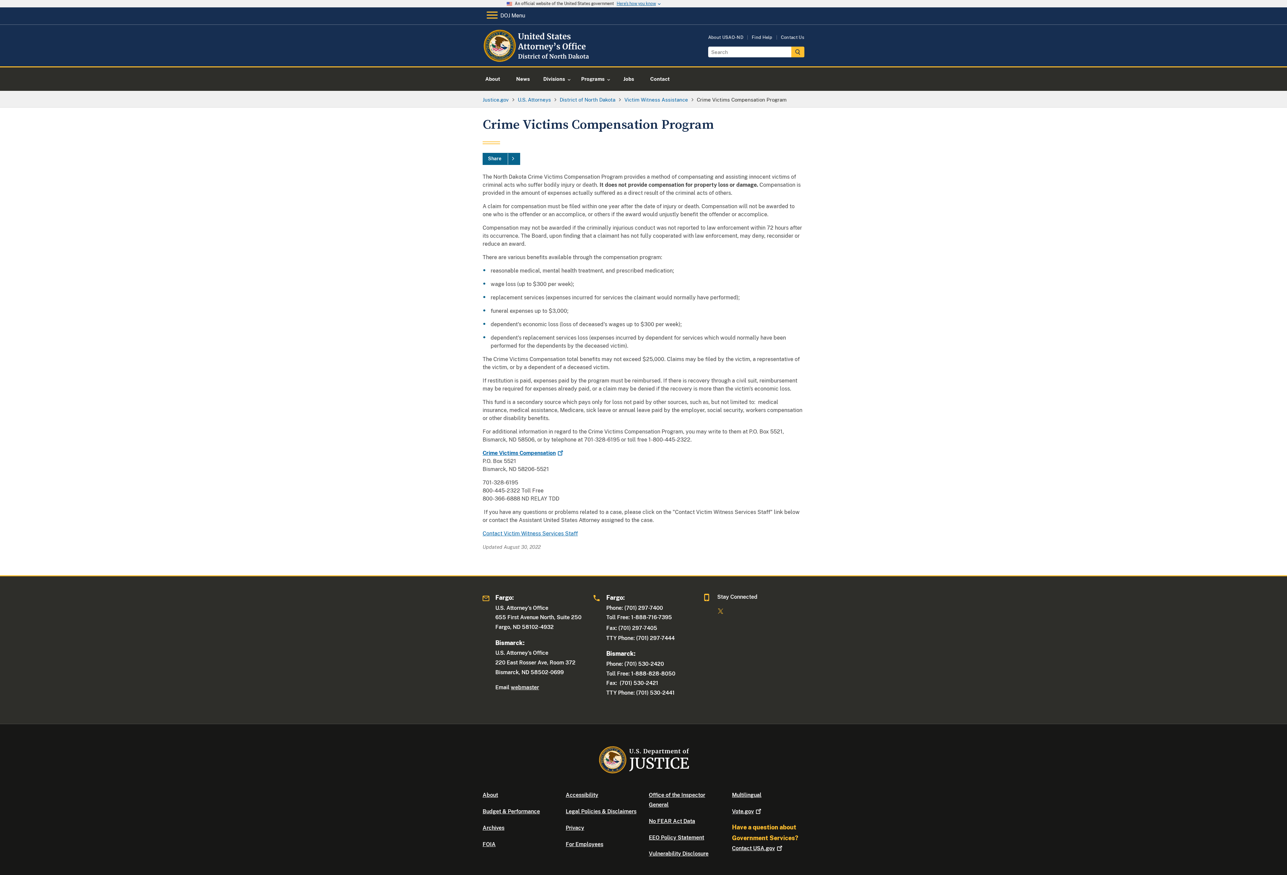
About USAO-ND (725, 37)
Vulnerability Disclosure (679, 854)
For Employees (584, 844)
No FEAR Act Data (672, 821)
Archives (493, 828)
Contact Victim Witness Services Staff (530, 533)
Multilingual (746, 795)
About (490, 795)
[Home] (537, 58)
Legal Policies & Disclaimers (601, 811)
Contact (753, 848)
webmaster (525, 687)
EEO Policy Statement (676, 837)
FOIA (489, 844)
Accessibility (582, 795)
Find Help (762, 37)
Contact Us (792, 37)
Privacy (575, 828)
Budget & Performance (511, 811)
